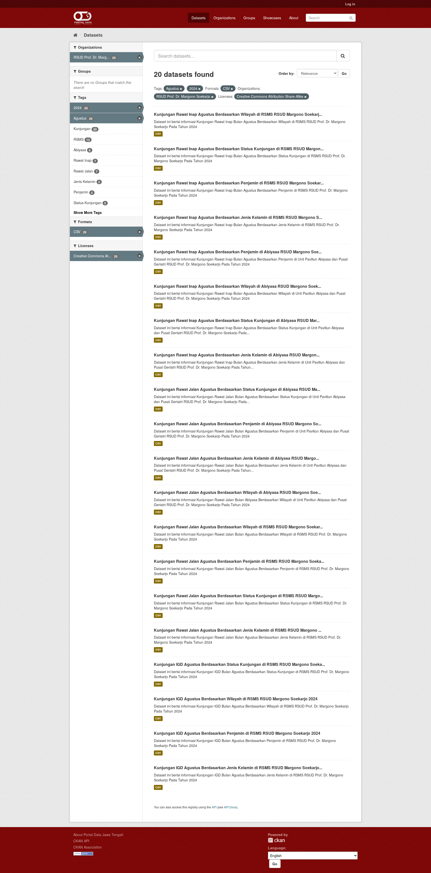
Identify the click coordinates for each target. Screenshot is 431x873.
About (293, 17)
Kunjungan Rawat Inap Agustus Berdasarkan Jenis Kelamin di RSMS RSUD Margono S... (238, 217)
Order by (286, 73)
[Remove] (181, 89)
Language (276, 847)
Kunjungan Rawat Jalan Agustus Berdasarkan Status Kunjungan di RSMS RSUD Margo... (238, 595)
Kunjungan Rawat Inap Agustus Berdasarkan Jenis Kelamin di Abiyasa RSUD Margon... (237, 355)
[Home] (75, 34)
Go (344, 73)
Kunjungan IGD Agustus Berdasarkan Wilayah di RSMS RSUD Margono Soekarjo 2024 (236, 699)
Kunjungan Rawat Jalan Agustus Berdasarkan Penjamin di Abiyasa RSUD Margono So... (237, 424)
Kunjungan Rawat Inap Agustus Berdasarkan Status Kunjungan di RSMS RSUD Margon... (238, 148)
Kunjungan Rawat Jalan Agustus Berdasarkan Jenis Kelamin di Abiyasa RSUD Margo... (236, 458)
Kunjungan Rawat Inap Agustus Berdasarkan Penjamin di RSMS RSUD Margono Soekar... (238, 183)
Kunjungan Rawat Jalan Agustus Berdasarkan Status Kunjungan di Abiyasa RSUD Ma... (237, 389)
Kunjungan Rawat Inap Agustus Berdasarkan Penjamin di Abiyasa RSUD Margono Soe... (238, 252)
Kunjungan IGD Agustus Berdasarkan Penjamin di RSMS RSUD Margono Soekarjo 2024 (237, 733)
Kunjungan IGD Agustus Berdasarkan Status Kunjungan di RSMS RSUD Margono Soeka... (239, 664)
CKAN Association (87, 847)
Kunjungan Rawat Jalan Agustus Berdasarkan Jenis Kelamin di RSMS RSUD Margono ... (237, 630)
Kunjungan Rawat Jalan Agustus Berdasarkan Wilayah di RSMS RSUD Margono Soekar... (238, 527)
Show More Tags (88, 212)
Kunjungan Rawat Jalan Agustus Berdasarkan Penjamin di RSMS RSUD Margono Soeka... (239, 561)
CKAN (276, 840)
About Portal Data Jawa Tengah (98, 834)
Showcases (272, 17)
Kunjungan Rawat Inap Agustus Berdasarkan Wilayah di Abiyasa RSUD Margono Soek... (237, 286)
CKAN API (81, 840)
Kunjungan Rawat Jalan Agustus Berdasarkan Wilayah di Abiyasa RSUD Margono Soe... (237, 492)
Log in (350, 3)
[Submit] (351, 17)
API (214, 807)
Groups (249, 17)
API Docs (230, 807)
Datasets (199, 17)
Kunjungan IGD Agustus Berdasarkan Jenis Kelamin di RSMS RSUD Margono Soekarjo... (238, 767)
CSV (158, 134)
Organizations (224, 17)
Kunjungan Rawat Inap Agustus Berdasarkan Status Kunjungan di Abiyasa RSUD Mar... (237, 320)
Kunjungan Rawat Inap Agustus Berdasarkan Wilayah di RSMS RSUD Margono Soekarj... (238, 114)
